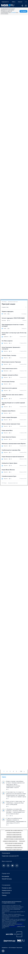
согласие (13, 12)
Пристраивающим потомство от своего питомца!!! (13, 325)
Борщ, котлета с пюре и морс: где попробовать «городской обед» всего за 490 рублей (15, 803)
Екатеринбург (5, 876)
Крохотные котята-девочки (9, 388)
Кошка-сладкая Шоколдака (9, 417)
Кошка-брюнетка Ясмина (9, 437)
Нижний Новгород (7, 879)
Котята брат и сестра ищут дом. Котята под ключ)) (14, 333)
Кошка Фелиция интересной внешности (13, 456)
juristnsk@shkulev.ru (19, 925)
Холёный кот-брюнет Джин (9, 463)
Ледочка (6, 343)
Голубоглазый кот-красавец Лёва (11, 450)
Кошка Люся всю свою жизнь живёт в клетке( (12, 395)
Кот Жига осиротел (7, 341)
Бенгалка (4, 320)
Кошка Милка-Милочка (8, 469)
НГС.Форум (4, 301)
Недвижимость (5, 1)
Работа (13, 1)
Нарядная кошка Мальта (8, 411)
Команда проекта (7, 890)
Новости (20, 1)
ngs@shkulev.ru (20, 922)
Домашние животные (13, 301)
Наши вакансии (6, 893)
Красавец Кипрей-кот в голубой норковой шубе (13, 403)
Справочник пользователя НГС (10, 856)
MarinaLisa (6, 370)
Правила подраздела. (8, 311)
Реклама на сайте (6, 888)
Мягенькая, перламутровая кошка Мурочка (14, 443)
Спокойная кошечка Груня (9, 476)
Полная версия (6, 853)
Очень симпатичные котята (9, 368)
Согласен (23, 11)
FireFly (5, 313)
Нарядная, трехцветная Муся (10, 375)
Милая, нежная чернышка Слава (11, 424)
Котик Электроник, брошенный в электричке (11, 348)
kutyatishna (6, 336)
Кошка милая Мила (7, 430)
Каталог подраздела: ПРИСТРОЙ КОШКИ (13, 318)
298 (21, 771)
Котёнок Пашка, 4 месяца (9, 355)
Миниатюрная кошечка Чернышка (11, 362)
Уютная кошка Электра (8, 381)
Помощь (4, 895)
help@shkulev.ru (13, 926)
